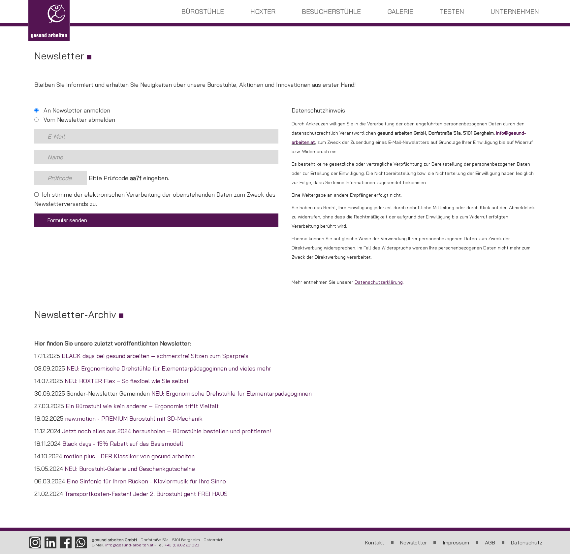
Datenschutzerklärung (379, 282)
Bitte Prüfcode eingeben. (128, 178)
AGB (490, 542)
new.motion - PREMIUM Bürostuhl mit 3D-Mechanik (134, 418)
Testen (452, 11)
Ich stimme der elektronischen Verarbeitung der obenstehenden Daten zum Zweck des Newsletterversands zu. (154, 199)
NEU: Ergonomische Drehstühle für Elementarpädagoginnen (231, 393)
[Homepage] (49, 21)
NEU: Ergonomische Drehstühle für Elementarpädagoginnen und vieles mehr (169, 368)
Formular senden (67, 220)
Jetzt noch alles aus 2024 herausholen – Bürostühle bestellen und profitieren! (166, 431)
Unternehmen (515, 11)
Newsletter (413, 542)
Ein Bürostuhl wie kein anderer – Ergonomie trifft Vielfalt (142, 406)
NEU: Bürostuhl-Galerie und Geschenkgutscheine (130, 469)
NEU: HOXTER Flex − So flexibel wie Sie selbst (127, 381)
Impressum (456, 542)
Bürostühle (202, 11)
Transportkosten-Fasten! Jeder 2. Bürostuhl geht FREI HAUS (146, 494)
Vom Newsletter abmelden (78, 119)
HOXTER (262, 11)
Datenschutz (526, 542)
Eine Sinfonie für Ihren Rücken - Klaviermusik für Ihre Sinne (146, 481)
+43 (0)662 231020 (182, 544)
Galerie (400, 11)
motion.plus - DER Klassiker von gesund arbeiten (129, 456)
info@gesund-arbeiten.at (129, 544)
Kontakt (374, 542)
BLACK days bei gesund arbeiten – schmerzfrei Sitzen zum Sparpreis (155, 356)
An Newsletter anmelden (76, 110)
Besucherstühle (331, 11)
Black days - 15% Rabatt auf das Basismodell (122, 443)
